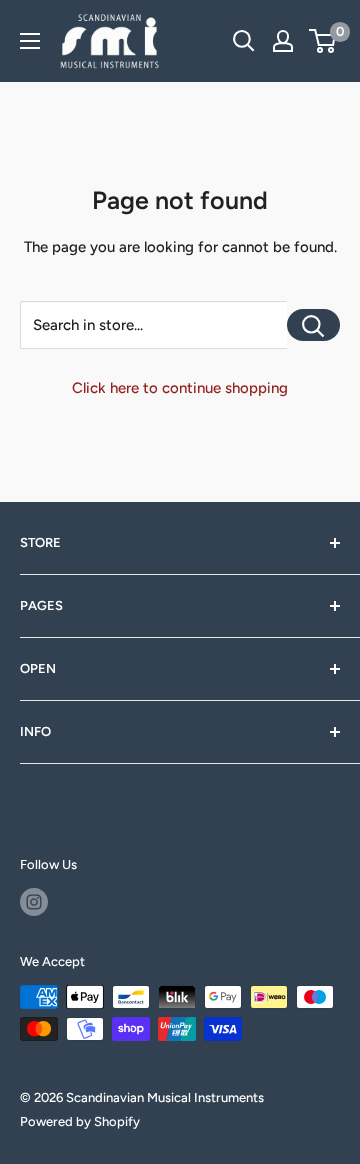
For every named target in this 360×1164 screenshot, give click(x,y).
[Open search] (244, 41)
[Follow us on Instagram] (34, 902)
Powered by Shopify (80, 1121)
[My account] (283, 41)
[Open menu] (30, 41)
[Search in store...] (313, 325)
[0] (323, 41)
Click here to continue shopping (180, 388)
